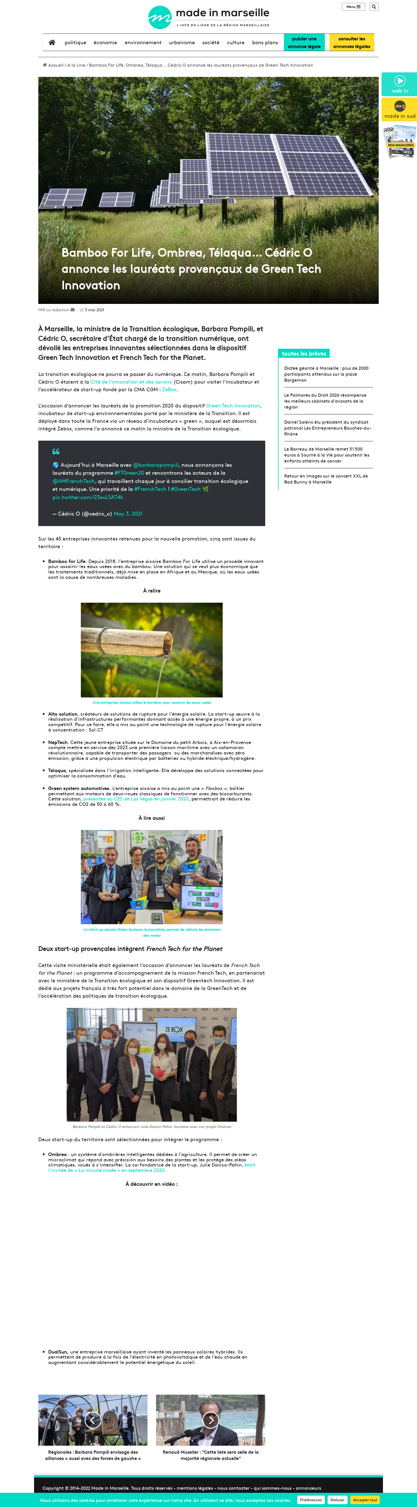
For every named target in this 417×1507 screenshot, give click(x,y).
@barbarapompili (156, 464)
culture (236, 42)
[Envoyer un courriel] (73, 309)
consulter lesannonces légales (351, 42)
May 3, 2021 (128, 513)
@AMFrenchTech (73, 480)
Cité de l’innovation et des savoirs (131, 381)
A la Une (76, 65)
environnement (143, 42)
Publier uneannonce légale (304, 42)
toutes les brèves (304, 353)
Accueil (55, 65)
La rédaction (58, 309)
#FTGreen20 (129, 472)
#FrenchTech (150, 488)
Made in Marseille (110, 1488)
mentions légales (195, 1488)
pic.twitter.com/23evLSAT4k (87, 497)
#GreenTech (186, 488)
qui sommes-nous (273, 1488)
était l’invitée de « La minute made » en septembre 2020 (151, 1167)
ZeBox (169, 389)
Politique (75, 42)
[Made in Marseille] (208, 17)
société (211, 42)
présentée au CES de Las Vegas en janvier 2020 (136, 798)
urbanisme (182, 42)
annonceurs (308, 1488)
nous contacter (233, 1488)
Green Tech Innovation (233, 405)
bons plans (265, 42)
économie (105, 42)
